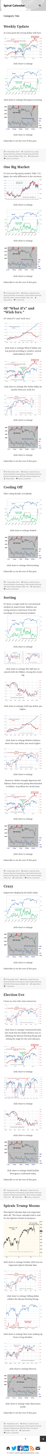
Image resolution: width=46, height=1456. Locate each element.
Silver (5, 156)
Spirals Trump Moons (22, 1205)
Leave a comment (12, 158)
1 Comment (20, 300)
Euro (32, 152)
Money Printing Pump (23, 154)
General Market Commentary (14, 295)
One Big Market (17, 167)
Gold (36, 152)
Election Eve (14, 994)
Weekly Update (16, 26)
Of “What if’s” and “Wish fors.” (19, 310)
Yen (25, 156)
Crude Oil (26, 152)
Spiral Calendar (14, 5)
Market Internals (9, 154)
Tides (21, 156)
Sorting (10, 597)
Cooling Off (13, 487)
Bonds (25, 293)
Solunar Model (13, 156)
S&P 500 (35, 154)
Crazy (8, 886)
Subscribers (34, 156)
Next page (43, 1439)
